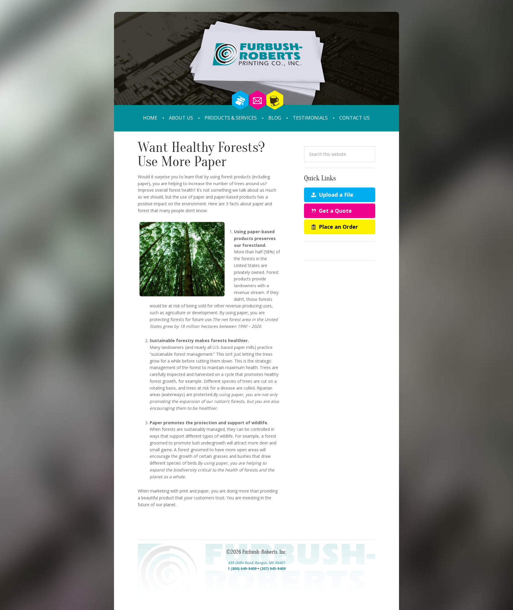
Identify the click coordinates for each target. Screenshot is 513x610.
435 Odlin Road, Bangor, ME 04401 (256, 562)
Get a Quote (334, 210)
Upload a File (335, 194)
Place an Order (337, 226)
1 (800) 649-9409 (242, 568)
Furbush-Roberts (256, 67)
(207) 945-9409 (273, 568)
